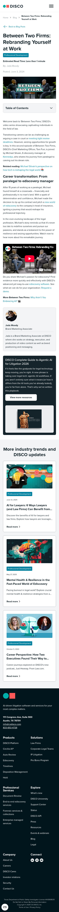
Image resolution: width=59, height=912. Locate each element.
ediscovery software (39, 284)
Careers (7, 865)
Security (7, 882)
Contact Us (8, 888)
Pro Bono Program (40, 760)
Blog (15, 17)
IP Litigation (36, 754)
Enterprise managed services (13, 821)
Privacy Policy (35, 907)
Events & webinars (40, 833)
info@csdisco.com (12, 724)
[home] (13, 6)
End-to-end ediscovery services (14, 803)
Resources (36, 827)
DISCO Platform (11, 743)
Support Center (38, 804)
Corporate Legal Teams (42, 748)
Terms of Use (24, 907)
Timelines (8, 766)
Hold (5, 777)
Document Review (12, 795)
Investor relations (11, 877)
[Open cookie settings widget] (4, 907)
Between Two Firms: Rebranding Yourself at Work (36, 18)
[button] (51, 6)
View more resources (21, 397)
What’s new (36, 793)
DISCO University (39, 798)
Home (5, 17)
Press (33, 821)
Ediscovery (8, 760)
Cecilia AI (8, 748)
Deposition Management (15, 771)
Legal (33, 844)
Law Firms (36, 743)
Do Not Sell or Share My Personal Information (29, 902)
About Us (7, 859)
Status (34, 810)
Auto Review (9, 754)
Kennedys (8, 156)
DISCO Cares (9, 871)
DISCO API (36, 815)
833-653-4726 (10, 727)
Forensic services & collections (12, 812)
